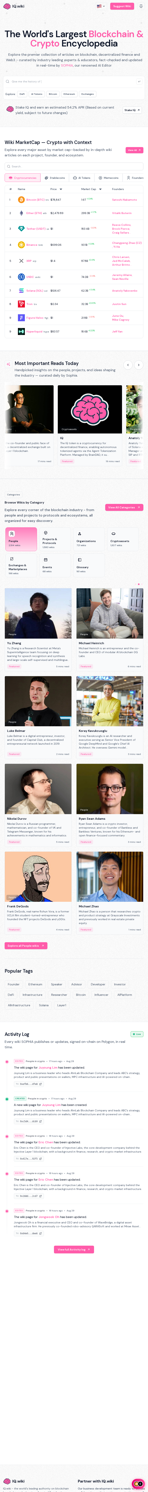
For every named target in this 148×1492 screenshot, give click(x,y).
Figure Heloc (35, 317)
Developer (98, 984)
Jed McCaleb (121, 261)
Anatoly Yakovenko (124, 290)
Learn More (127, 110)
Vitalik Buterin (122, 213)
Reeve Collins (121, 225)
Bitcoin (53, 94)
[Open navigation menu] (141, 6)
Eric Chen (46, 1142)
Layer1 (61, 1005)
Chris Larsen (120, 257)
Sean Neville (120, 279)
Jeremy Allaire (122, 275)
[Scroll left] (128, 365)
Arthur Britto (121, 264)
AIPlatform (124, 995)
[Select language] (101, 6)
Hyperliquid (34, 331)
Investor (120, 984)
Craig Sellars (120, 232)
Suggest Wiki (122, 6)
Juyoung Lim (48, 1067)
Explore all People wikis (23, 945)
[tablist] (74, 177)
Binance (31, 245)
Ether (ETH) (34, 213)
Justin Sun (119, 304)
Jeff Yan (117, 331)
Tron (29, 304)
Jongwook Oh (49, 1217)
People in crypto (35, 1061)
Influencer (101, 995)
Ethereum (69, 94)
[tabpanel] (74, 261)
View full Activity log (72, 1249)
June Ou (117, 316)
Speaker (56, 984)
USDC (30, 277)
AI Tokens (36, 94)
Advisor (76, 984)
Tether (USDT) (35, 228)
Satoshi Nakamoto (124, 199)
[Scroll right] (138, 365)
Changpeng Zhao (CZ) (127, 243)
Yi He (117, 246)
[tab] (22, 177)
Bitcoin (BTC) (35, 199)
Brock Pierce (121, 228)
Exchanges (88, 94)
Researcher (59, 995)
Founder (14, 984)
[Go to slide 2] (139, 584)
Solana (44, 1005)
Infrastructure (32, 995)
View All (132, 150)
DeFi (22, 94)
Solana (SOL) (34, 290)
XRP (29, 261)
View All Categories (121, 507)
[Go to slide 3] (142, 584)
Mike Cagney (120, 319)
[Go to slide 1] (135, 584)
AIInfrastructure (19, 1005)
